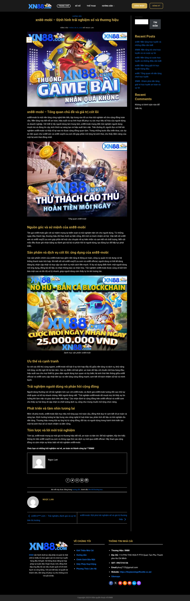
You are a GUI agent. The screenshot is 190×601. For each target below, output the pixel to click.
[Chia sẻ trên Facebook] (68, 480)
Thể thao (91, 6)
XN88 (110, 597)
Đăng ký (156, 6)
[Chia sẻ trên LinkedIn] (86, 480)
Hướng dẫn (107, 6)
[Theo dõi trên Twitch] (139, 583)
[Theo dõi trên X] (115, 583)
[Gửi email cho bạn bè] (77, 480)
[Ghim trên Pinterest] (82, 480)
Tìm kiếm (139, 17)
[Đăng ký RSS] (125, 583)
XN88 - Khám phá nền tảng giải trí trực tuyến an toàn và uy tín (148, 84)
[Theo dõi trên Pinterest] (120, 583)
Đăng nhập (140, 6)
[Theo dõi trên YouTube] (129, 583)
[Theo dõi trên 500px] (134, 583)
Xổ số (78, 6)
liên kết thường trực (95, 490)
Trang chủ (64, 6)
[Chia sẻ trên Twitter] (72, 480)
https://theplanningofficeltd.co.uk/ (136, 572)
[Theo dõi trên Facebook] (111, 583)
